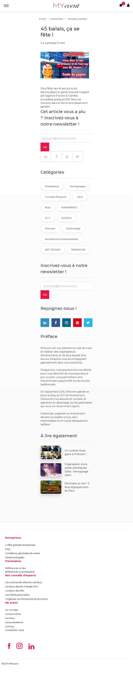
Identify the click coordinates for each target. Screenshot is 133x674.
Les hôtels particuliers (17, 594)
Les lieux (10, 618)
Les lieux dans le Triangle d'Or (21, 586)
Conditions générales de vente (22, 553)
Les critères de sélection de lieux (23, 582)
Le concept (11, 609)
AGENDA (66, 218)
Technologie (73, 228)
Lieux (80, 196)
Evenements (57, 18)
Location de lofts (14, 590)
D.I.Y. (48, 218)
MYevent (50, 228)
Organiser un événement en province (26, 598)
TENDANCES (78, 249)
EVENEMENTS (69, 207)
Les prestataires (14, 622)
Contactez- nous (14, 630)
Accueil (42, 18)
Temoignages (77, 186)
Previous (46, 65)
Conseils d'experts (55, 196)
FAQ (7, 549)
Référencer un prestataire (19, 571)
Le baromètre (13, 614)
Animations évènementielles (61, 239)
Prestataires (52, 186)
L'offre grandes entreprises (20, 544)
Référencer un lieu (15, 568)
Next (84, 65)
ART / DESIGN (52, 249)
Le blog (9, 626)
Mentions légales (14, 557)
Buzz (48, 207)
